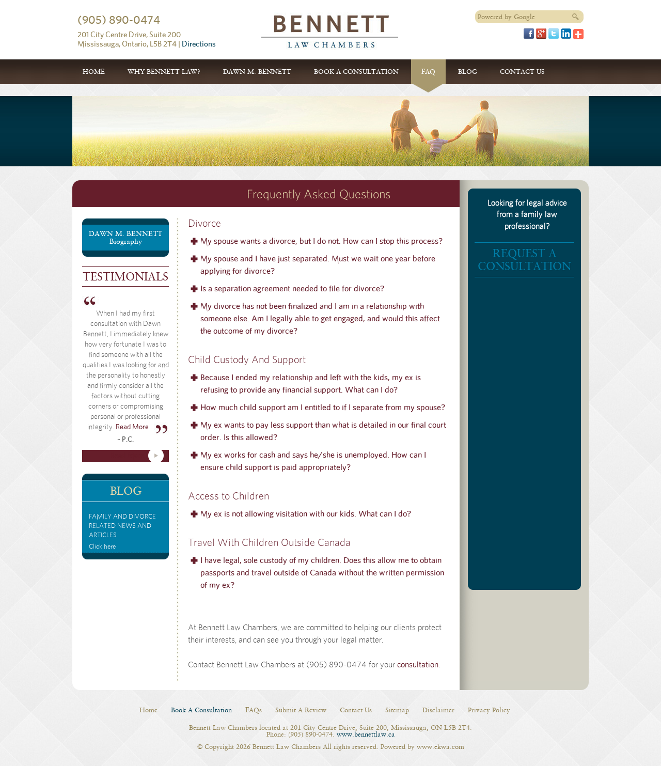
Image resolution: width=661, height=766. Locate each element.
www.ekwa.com (440, 747)
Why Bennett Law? (164, 71)
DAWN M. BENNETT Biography (125, 237)
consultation (417, 665)
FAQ (428, 71)
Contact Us (522, 71)
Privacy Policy (489, 710)
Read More (132, 427)
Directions (199, 44)
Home (94, 71)
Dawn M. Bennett (257, 71)
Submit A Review (300, 710)
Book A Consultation (356, 71)
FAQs (253, 710)
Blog (467, 71)
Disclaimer (438, 710)
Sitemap (397, 710)
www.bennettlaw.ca (366, 734)
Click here (122, 531)
